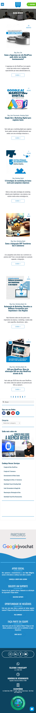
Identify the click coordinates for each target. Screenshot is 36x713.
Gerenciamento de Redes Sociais (12, 475)
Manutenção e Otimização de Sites (12, 492)
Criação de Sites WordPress (10, 467)
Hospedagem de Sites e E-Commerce (13, 480)
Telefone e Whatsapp (18, 667)
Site (21, 52)
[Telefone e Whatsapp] (18, 663)
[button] (2, 4)
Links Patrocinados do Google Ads (12, 488)
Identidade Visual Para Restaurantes (13, 497)
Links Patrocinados (15, 115)
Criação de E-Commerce (10, 471)
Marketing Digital (24, 115)
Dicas (18, 52)
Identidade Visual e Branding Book (12, 484)
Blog (15, 52)
